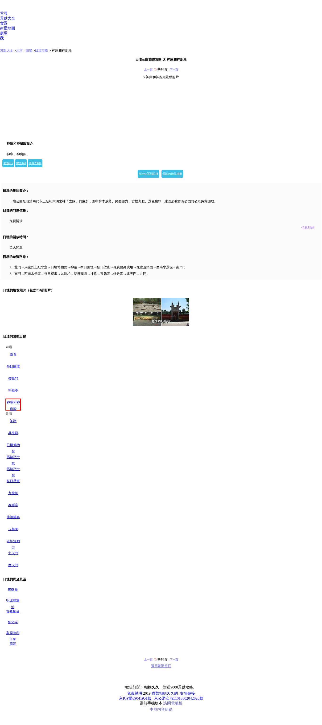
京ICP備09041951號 (135, 698)
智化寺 (13, 622)
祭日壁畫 (13, 481)
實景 (4, 23)
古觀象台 (12, 611)
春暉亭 (13, 505)
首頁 (4, 13)
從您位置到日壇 (148, 173)
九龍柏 (13, 493)
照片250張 (35, 163)
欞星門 (13, 378)
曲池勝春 (13, 517)
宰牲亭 (13, 390)
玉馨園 (13, 529)
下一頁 (174, 69)
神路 (13, 421)
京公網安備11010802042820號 (178, 698)
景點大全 (7, 18)
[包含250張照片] (161, 312)
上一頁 (148, 69)
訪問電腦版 (172, 703)
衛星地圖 (7, 28)
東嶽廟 (13, 589)
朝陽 (28, 50)
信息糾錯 (307, 227)
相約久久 (151, 687)
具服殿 (13, 433)
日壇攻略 (41, 50)
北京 (19, 50)
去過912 (8, 163)
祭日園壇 (13, 366)
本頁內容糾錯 (161, 709)
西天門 (13, 565)
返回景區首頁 (161, 666)
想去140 (21, 163)
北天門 (13, 553)
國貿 (12, 644)
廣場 (4, 33)
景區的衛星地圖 (172, 173)
